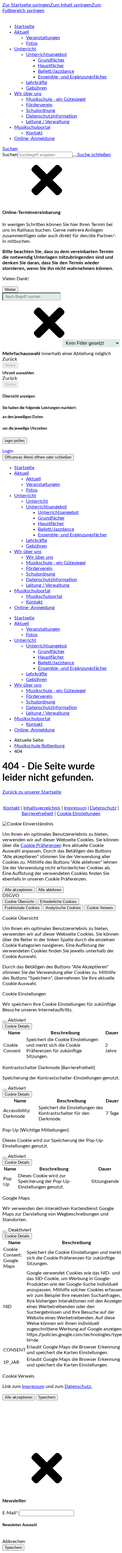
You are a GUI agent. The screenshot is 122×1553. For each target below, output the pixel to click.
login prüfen (15, 440)
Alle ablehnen (49, 890)
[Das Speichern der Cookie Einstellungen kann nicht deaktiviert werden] (4, 1022)
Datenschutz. (78, 1386)
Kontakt (11, 808)
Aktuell (33, 479)
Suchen (10, 154)
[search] (45, 155)
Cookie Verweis (100, 908)
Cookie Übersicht (19, 901)
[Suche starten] (75, 156)
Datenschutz (103, 808)
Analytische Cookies (63, 908)
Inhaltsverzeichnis (41, 808)
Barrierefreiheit (37, 813)
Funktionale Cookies (22, 908)
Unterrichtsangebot (58, 512)
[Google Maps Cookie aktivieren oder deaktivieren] (4, 1231)
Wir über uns (39, 557)
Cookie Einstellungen (78, 813)
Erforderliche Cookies (58, 901)
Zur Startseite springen (26, 5)
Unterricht (37, 501)
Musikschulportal (44, 596)
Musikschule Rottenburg (39, 745)
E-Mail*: (10, 1513)
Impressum (75, 808)
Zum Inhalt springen (71, 5)
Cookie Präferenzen (40, 845)
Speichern (46, 1397)
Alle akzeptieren (18, 890)
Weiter (10, 289)
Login (7, 451)
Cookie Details (17, 1026)
